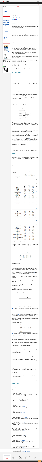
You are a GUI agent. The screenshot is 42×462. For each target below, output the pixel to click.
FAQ (3, 39)
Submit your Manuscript (23, 461)
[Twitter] (3, 61)
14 (25, 42)
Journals (6, 4)
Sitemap (13, 457)
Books (12, 456)
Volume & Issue (26, 458)
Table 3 (34, 272)
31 (29, 138)
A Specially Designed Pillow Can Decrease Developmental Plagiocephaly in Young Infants (6, 18)
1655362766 (5, 67)
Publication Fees (5, 12)
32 (21, 140)
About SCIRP (32, 461)
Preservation (35, 456)
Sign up (18, 461)
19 (25, 47)
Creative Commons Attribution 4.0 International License (25, 451)
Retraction (35, 457)
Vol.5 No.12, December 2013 (16, 6)
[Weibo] (9, 61)
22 (29, 52)
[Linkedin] (7, 61)
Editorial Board (5, 11)
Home (3, 4)
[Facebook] (5, 61)
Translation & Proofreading (27, 456)
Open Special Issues (5, 31)
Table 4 (29, 273)
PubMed (24, 393)
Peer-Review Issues (20, 457)
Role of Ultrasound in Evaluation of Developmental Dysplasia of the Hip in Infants (6, 27)
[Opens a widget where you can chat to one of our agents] (39, 461)
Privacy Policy (35, 458)
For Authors (20, 456)
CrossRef (22, 393)
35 (18, 360)
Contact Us (4, 38)
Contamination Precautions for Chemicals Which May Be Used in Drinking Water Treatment (6, 22)
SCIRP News (28, 461)
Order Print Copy (5, 37)
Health (12, 6)
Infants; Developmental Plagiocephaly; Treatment (16, 17)
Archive (4, 10)
